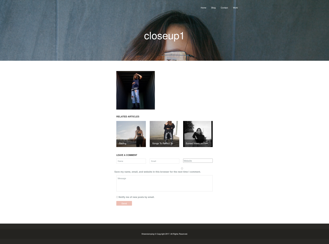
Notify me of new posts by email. (136, 197)
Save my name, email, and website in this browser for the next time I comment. (157, 171)
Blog (213, 7)
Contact (224, 7)
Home (203, 7)
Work (235, 7)
